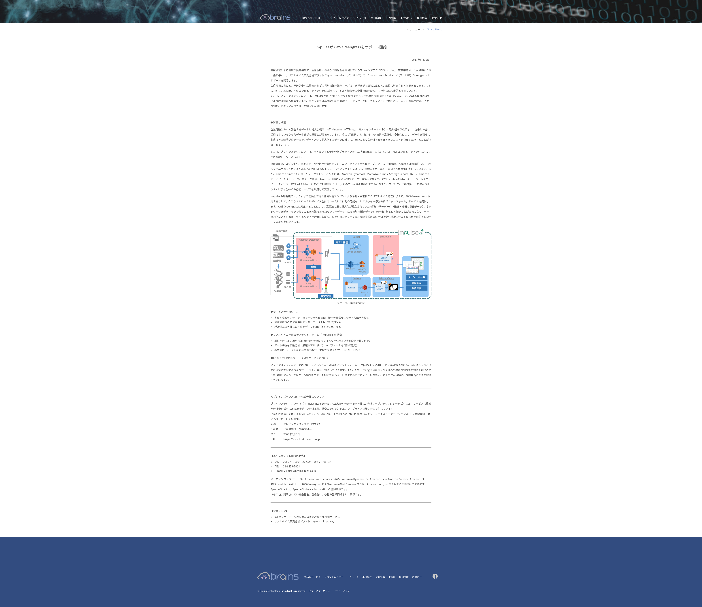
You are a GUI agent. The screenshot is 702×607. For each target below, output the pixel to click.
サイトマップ (342, 591)
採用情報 (422, 18)
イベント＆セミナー (340, 18)
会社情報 (391, 18)
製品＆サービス (311, 18)
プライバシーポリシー (321, 591)
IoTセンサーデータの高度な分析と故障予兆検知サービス (307, 517)
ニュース (361, 18)
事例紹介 (376, 18)
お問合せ (437, 18)
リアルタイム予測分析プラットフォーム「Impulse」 (304, 521)
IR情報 (405, 18)
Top (407, 29)
